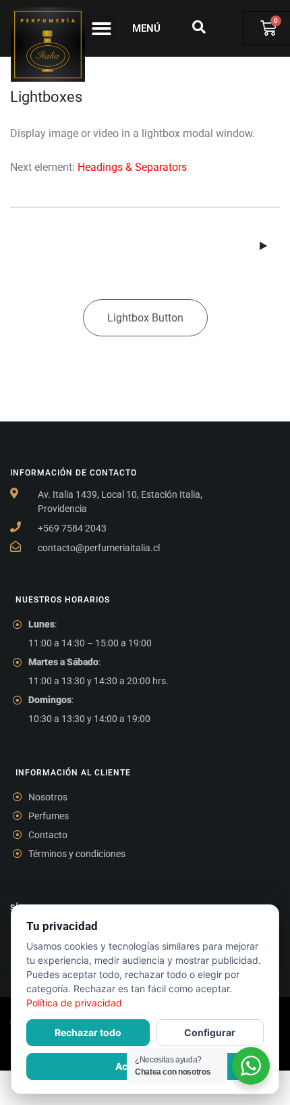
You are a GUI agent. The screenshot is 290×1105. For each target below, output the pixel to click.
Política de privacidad (74, 1002)
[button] (101, 29)
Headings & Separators (132, 167)
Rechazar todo (88, 1032)
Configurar (209, 1032)
